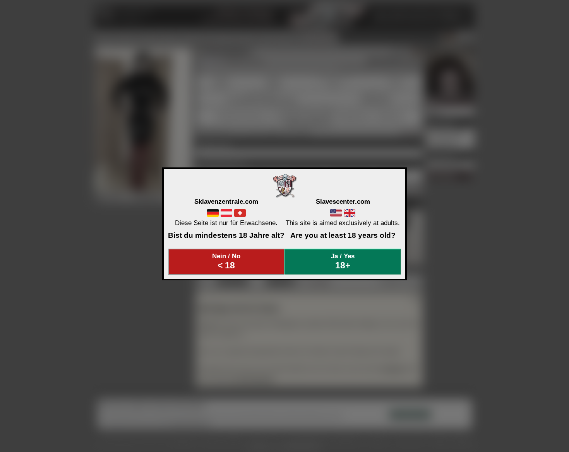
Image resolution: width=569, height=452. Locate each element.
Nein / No (226, 261)
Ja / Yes (343, 261)
